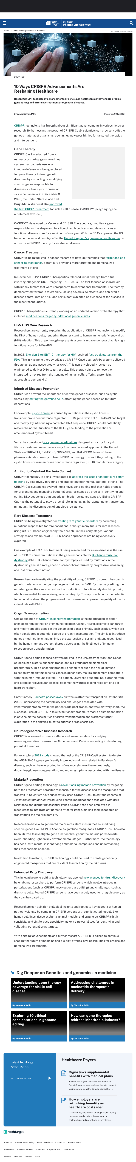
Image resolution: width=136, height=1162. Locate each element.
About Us (8, 1142)
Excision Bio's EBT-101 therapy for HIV (51, 354)
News (37, 1157)
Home (6, 31)
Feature (19, 77)
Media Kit (40, 1149)
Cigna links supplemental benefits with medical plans (91, 1074)
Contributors (68, 1149)
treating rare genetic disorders (78, 521)
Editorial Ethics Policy (25, 1142)
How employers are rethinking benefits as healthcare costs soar (86, 1103)
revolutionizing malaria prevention (83, 785)
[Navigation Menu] (4, 23)
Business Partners (25, 1149)
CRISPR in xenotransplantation (59, 618)
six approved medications (60, 442)
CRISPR (19, 125)
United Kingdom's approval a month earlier (92, 238)
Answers (18, 1157)
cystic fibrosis (41, 413)
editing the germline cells (46, 399)
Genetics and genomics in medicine (29, 31)
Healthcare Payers (21, 1079)
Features (28, 1157)
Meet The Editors (45, 1142)
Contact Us (60, 1142)
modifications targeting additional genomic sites (58, 316)
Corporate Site (53, 1149)
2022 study (42, 755)
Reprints (7, 1157)
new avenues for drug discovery (104, 877)
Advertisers (9, 1149)
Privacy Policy (74, 1142)
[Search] (131, 23)
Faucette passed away (48, 697)
